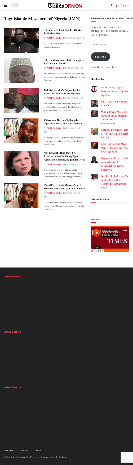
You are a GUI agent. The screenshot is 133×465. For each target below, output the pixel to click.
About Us (24, 450)
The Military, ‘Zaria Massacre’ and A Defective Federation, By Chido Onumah (64, 186)
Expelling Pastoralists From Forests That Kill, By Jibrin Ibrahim (114, 133)
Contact (37, 450)
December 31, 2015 (73, 193)
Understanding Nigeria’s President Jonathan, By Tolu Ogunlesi (114, 91)
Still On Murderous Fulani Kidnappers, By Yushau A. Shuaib (64, 61)
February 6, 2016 (72, 164)
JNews (14, 457)
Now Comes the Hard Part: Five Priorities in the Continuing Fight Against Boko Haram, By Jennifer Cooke (64, 156)
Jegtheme (62, 457)
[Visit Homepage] (64, 5)
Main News (9, 450)
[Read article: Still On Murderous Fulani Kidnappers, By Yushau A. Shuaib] (21, 70)
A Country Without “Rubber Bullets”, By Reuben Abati (63, 31)
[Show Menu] (5, 5)
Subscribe (100, 56)
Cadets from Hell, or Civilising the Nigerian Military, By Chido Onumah (63, 121)
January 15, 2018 (72, 68)
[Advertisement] (25, 303)
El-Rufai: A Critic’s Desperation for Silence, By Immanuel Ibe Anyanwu (62, 91)
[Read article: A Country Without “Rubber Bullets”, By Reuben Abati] (21, 40)
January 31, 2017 (72, 98)
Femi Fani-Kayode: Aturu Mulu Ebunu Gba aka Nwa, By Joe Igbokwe (114, 147)
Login (116, 5)
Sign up (125, 5)
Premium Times (54, 38)
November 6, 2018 (73, 38)
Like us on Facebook (101, 199)
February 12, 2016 (73, 128)
